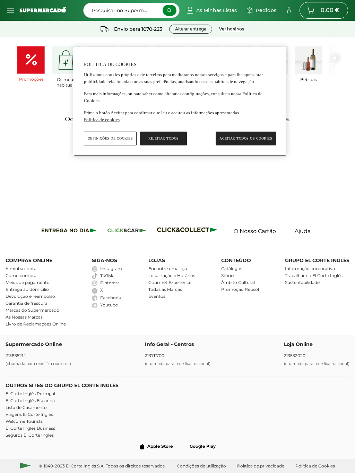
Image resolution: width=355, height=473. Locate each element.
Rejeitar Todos (163, 138)
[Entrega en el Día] (188, 231)
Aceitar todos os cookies (245, 138)
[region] (179, 102)
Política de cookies (102, 119)
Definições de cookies (110, 138)
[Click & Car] (126, 231)
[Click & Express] (69, 231)
